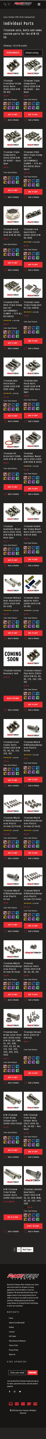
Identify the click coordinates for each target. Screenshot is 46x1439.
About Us (12, 1354)
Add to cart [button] (13, 114)
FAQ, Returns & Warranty (17, 1341)
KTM (16, 17)
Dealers (11, 1327)
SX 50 (21, 17)
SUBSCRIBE (32, 1372)
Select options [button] (33, 1226)
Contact (12, 1332)
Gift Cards (12, 1336)
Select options (13, 698)
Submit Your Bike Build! (17, 1323)
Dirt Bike (11, 17)
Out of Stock (13, 1217)
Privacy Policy (13, 1350)
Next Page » (27, 1249)
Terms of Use (13, 1345)
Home (6, 17)
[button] (39, 4)
